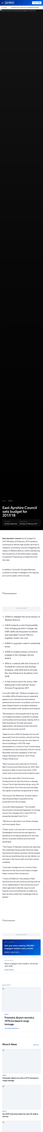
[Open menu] (3, 3)
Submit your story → (12, 952)
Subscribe (36, 3)
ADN (4, 501)
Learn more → (9, 970)
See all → (37, 1044)
